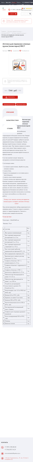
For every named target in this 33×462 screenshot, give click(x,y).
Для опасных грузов (21, 104)
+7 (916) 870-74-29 (10, 449)
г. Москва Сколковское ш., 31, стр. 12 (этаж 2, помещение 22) (17, 458)
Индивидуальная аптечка (9, 104)
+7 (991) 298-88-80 (16, 10)
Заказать (11, 97)
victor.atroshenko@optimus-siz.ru (12, 453)
